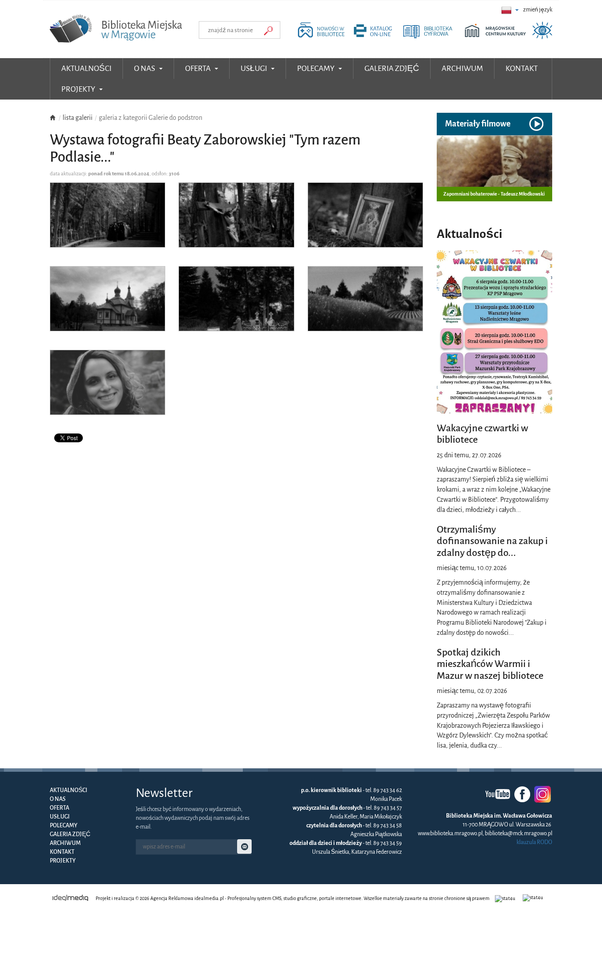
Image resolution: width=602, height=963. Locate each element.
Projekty (63, 861)
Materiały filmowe (477, 123)
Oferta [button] (198, 68)
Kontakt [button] (521, 68)
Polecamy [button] (316, 68)
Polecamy (64, 825)
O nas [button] (145, 68)
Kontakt (62, 852)
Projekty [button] (79, 89)
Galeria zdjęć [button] (391, 68)
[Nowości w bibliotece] (323, 37)
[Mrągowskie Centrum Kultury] (497, 37)
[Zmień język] (510, 10)
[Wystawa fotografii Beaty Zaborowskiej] (107, 222)
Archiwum (65, 843)
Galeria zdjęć (70, 834)
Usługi (60, 817)
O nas (58, 799)
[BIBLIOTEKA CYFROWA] (433, 37)
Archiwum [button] (462, 68)
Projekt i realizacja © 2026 (122, 898)
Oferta (59, 808)
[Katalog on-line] (377, 37)
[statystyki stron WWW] (506, 898)
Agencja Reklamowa (171, 898)
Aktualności (86, 68)
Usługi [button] (254, 68)
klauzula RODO (534, 842)
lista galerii (78, 117)
